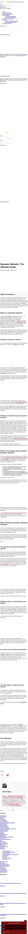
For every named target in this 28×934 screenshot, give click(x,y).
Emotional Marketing (4, 826)
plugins (3, 654)
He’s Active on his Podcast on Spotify (15, 79)
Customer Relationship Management (7, 822)
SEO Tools (2, 862)
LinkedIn (11, 802)
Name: (1, 135)
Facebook (3, 373)
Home (4, 11)
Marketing (2, 833)
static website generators (20, 438)
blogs (10, 406)
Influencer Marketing (4, 829)
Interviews (2, 832)
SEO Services (14, 800)
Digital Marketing (3, 823)
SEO (1, 840)
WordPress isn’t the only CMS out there (14, 513)
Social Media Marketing (5, 864)
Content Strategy (3, 820)
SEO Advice (2, 841)
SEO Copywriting (3, 844)
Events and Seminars (4, 827)
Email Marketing (3, 825)
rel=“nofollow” (4, 564)
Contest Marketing (4, 821)
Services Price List (4, 863)
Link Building (5, 855)
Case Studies (2, 819)
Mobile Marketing (3, 834)
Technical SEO (3, 868)
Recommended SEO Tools (10, 22)
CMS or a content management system (17, 457)
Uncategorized (3, 869)
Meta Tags (5, 856)
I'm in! (9, 8)
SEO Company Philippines (10, 17)
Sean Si (1, 54)
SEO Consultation (3, 842)
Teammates (2, 867)
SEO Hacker (2, 845)
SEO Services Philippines (10, 16)
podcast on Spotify (19, 55)
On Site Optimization (7, 858)
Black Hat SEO (3, 816)
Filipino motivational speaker (15, 796)
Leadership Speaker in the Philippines (12, 797)
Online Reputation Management (6, 836)
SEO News (2, 847)
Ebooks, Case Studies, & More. (11, 21)
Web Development (4, 870)
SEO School (2, 848)
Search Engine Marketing (5, 839)
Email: (1, 140)
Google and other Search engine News (8, 828)
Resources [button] (5, 19)
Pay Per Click (3, 838)
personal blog (3, 56)
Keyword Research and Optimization (10, 854)
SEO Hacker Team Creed (8, 18)
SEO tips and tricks (4, 861)
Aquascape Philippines (16, 805)
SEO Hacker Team (4, 846)
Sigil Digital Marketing (13, 804)
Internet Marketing (4, 831)
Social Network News (4, 866)
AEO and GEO (3, 815)
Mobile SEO (2, 835)
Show (15, 294)
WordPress (5, 459)
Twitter (15, 344)
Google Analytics (6, 853)
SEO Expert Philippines (7, 14)
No (4, 928)
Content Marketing (6, 850)
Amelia (9, 316)
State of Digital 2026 (7, 12)
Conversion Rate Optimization (9, 852)
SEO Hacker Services (7, 23)
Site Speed (5, 859)
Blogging (2, 818)
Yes (4, 925)
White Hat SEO (3, 872)
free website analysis (21, 402)
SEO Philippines (6, 15)
